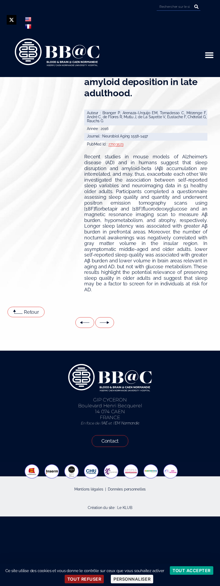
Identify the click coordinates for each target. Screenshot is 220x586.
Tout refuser (84, 579)
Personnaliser (132, 579)
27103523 (115, 144)
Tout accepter (192, 570)
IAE (104, 423)
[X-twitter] (11, 20)
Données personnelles (127, 489)
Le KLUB (124, 507)
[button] (209, 55)
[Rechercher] (196, 6)
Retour (31, 312)
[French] (28, 26)
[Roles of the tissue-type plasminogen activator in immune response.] (104, 322)
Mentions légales (88, 489)
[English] (28, 19)
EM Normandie (127, 423)
